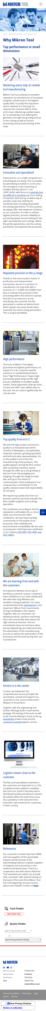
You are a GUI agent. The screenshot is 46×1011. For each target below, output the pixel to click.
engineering (29, 605)
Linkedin (4, 968)
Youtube (8, 968)
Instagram (11, 968)
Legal (36, 993)
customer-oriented (12, 722)
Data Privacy (26, 993)
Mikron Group (9, 971)
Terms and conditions (11, 993)
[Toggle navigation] (40, 4)
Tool (5, 980)
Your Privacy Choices (20, 1003)
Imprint (6, 996)
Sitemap (14, 996)
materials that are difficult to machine (23, 194)
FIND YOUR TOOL (14, 914)
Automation (8, 974)
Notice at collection (12, 1008)
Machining (7, 977)
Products (28, 974)
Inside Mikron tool (32, 984)
